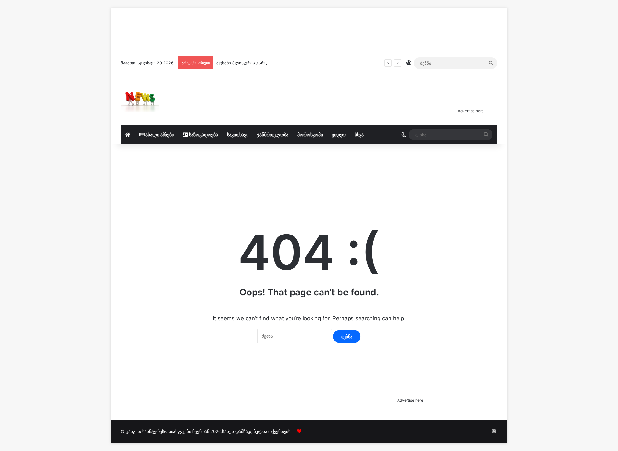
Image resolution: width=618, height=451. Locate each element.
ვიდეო (339, 134)
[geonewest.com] (140, 97)
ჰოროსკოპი (310, 134)
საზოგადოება (203, 134)
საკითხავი (237, 134)
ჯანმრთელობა (273, 134)
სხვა (359, 134)
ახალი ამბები (159, 134)
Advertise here (471, 111)
